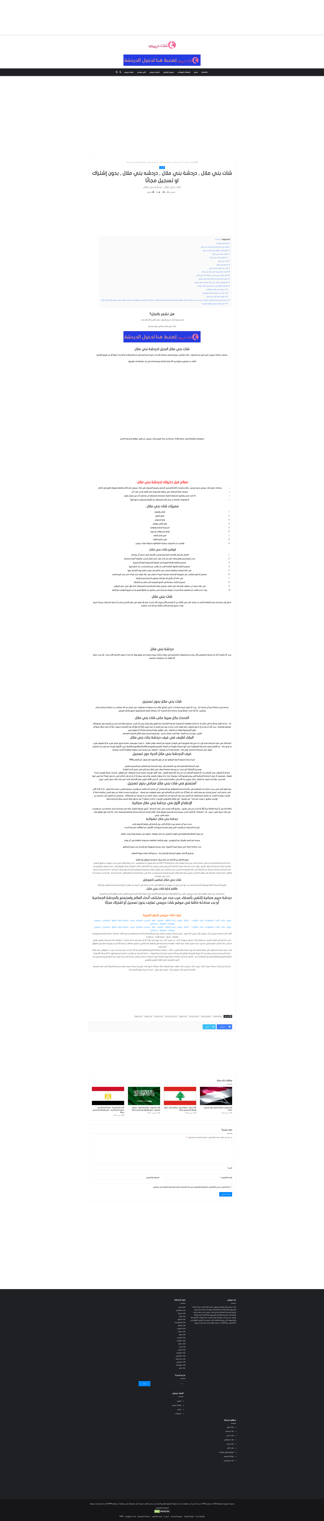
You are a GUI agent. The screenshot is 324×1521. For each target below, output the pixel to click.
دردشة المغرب (217, 1016)
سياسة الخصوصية (143, 1516)
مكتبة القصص (229, 1456)
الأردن (217, 920)
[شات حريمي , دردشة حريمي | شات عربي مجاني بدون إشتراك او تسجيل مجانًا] (162, 45)
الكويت (195, 920)
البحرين (147, 920)
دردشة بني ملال (206, 1016)
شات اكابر (230, 1448)
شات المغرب (183, 1016)
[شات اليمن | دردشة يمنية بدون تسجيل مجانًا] (216, 1096)
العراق (114, 920)
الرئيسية (193, 162)
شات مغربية (138, 1016)
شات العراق (181, 1319)
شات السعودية (180, 1322)
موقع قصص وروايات (226, 1452)
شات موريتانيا (180, 1365)
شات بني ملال (158, 1016)
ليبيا (173, 920)
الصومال (163, 924)
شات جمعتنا (229, 1431)
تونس (179, 920)
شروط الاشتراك (189, 1516)
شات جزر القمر (180, 1359)
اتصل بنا (166, 1516)
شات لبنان (182, 1316)
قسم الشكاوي (156, 1516)
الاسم (229, 1168)
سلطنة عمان (123, 920)
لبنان (202, 920)
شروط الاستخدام (176, 1516)
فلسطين (106, 920)
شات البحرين (181, 1337)
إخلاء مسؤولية (130, 1516)
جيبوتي (97, 920)
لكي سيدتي (141, 72)
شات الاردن (181, 1307)
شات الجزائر (181, 1325)
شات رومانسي (229, 1460)
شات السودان (180, 1353)
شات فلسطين (180, 1310)
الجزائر (186, 920)
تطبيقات (178, 1413)
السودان (139, 920)
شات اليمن (181, 1350)
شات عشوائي (229, 1440)
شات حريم (230, 1444)
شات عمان (181, 1344)
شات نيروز (230, 1427)
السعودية (209, 920)
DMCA (121, 1516)
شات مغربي (148, 1016)
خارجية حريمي (154, 72)
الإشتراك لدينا (200, 1516)
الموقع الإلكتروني (152, 1177)
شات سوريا (181, 1313)
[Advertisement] (162, 17)
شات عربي (230, 1435)
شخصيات (204, 72)
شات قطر (182, 1334)
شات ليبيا (182, 1347)
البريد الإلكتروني (226, 1177)
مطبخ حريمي (129, 72)
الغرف (186, 162)
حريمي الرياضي (168, 72)
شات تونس (181, 1331)
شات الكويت (181, 1341)
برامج (196, 72)
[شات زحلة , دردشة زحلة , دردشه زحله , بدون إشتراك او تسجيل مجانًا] (180, 1096)
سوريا (229, 920)
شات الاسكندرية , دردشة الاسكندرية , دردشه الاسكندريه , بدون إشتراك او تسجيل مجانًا (108, 1110)
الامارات (168, 920)
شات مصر (182, 1368)
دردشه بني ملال (194, 1016)
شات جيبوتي (180, 1362)
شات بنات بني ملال (171, 1016)
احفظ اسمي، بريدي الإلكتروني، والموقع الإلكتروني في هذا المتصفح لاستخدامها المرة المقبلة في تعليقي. (191, 1187)
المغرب (160, 920)
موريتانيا (171, 924)
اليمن (132, 920)
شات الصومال (180, 1356)
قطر (153, 920)
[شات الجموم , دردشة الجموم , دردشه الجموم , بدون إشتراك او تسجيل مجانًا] (144, 1096)
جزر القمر (154, 924)
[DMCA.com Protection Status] (162, 1512)
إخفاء (218, 239)
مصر (223, 920)
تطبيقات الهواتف (184, 72)
